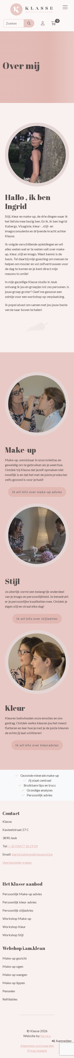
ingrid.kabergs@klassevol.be (32, 854)
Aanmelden (63, 1041)
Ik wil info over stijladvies (37, 619)
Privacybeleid (37, 1050)
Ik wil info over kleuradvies (37, 745)
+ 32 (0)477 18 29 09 (23, 846)
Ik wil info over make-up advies (37, 492)
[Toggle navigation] (65, 7)
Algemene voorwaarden (37, 1046)
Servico (45, 1036)
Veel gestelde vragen (17, 862)
